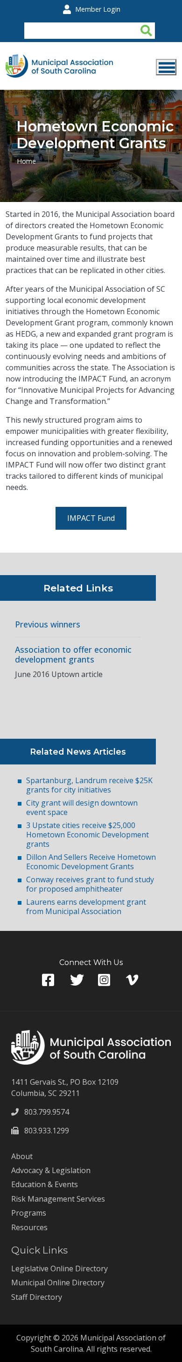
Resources (29, 1227)
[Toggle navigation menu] (166, 67)
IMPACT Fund (91, 518)
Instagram (105, 980)
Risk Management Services (58, 1199)
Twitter (77, 980)
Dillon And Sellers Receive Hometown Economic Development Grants (91, 862)
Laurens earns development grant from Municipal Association (86, 906)
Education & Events (44, 1184)
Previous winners (47, 624)
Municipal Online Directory (58, 1282)
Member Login (97, 9)
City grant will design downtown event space (82, 807)
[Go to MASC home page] (59, 60)
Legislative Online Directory (59, 1268)
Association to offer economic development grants (73, 654)
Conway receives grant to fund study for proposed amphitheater (90, 884)
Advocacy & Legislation (51, 1170)
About (22, 1156)
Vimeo (133, 980)
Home (26, 161)
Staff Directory (36, 1297)
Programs (28, 1213)
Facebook (49, 980)
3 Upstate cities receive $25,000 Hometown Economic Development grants (87, 834)
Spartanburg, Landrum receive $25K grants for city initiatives (89, 785)
